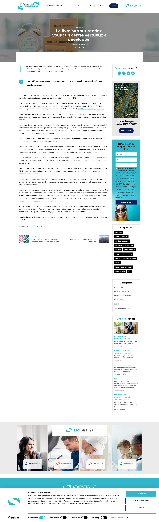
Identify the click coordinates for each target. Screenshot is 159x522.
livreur (118, 250)
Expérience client (83, 6)
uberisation (120, 271)
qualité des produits (123, 254)
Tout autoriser (141, 493)
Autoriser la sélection (141, 501)
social (117, 263)
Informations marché (53, 6)
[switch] (63, 517)
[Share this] (75, 47)
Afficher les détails (118, 518)
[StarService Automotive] (63, 448)
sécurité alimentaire (123, 267)
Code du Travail (121, 237)
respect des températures (125, 258)
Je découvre (126, 131)
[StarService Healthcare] (127, 448)
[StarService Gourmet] (95, 448)
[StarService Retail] (32, 448)
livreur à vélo (129, 250)
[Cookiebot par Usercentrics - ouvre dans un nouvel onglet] (14, 517)
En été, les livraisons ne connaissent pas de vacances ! (125, 404)
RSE (69, 6)
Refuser (141, 508)
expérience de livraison (124, 245)
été (129, 271)
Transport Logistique (122, 308)
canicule (118, 232)
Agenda (100, 6)
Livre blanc (118, 300)
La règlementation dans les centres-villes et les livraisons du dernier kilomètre (125, 369)
